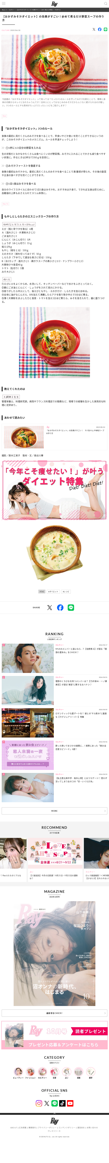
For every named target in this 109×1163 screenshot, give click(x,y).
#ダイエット (53, 591)
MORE (54, 811)
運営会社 (81, 1127)
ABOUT (13, 1127)
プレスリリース (54, 1131)
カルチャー (12, 10)
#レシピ (66, 591)
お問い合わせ (92, 1127)
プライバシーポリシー (47, 1127)
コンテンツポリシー (66, 1127)
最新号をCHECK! (54, 1013)
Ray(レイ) (4, 10)
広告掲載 (23, 1127)
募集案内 (32, 1127)
